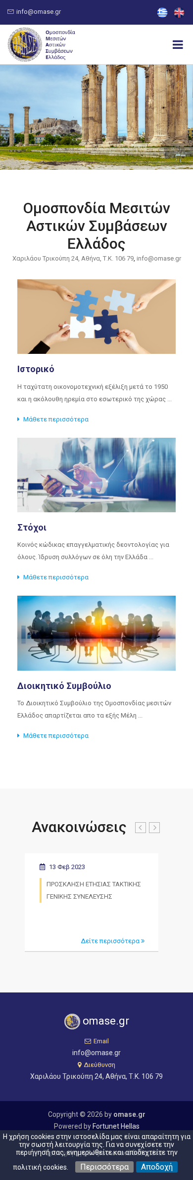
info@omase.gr (38, 11)
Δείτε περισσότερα (111, 941)
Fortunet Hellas (116, 1126)
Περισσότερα (104, 1167)
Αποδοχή (157, 1167)
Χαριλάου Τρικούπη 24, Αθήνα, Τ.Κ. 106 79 (96, 1076)
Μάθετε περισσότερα (56, 419)
